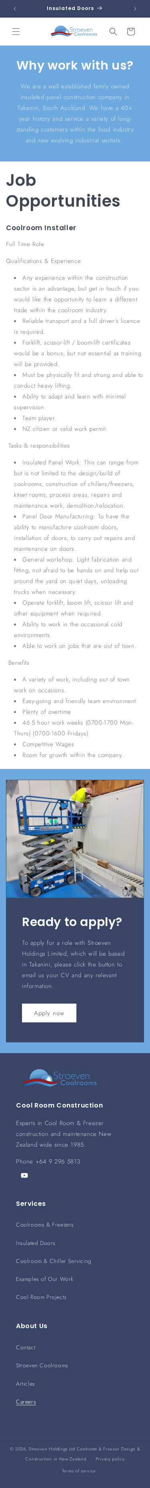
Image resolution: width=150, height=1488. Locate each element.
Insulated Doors (36, 1243)
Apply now (49, 1013)
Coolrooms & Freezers (45, 1225)
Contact (25, 1347)
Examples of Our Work (45, 1279)
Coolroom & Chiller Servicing (54, 1261)
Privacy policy (110, 1459)
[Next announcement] (135, 9)
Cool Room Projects (41, 1297)
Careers (26, 1402)
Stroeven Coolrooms (42, 1365)
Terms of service (79, 1471)
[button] (16, 31)
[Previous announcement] (15, 9)
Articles (25, 1384)
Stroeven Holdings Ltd (52, 1449)
